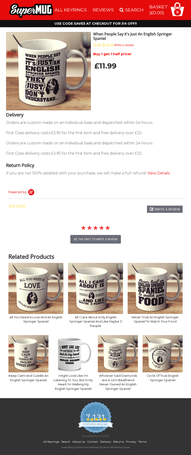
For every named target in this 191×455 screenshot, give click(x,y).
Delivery (105, 441)
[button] (165, 209)
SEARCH (133, 10)
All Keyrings (71, 10)
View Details (158, 173)
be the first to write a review (95, 239)
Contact (92, 441)
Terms (142, 441)
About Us (78, 441)
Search (65, 441)
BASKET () (158, 9)
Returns (118, 441)
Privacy (131, 441)
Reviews (103, 10)
